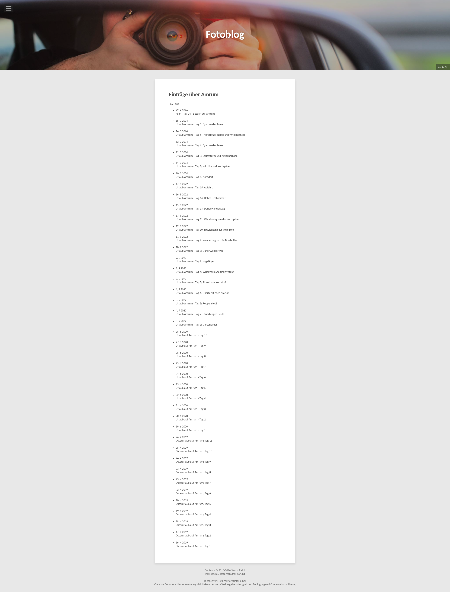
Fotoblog (225, 35)
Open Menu (8, 8)
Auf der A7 (442, 67)
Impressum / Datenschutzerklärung (225, 574)
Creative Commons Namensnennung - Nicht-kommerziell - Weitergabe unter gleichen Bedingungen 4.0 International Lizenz (224, 584)
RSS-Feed (174, 104)
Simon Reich (238, 570)
